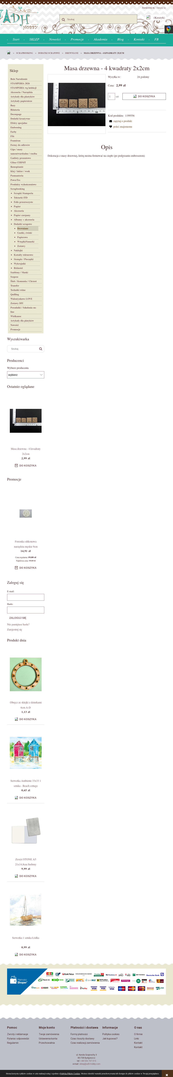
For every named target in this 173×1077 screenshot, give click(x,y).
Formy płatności (79, 1034)
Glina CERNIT (18, 162)
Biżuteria (15, 110)
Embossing (15, 127)
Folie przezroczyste (23, 202)
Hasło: (10, 604)
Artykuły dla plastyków (22, 96)
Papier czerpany (22, 215)
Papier (17, 206)
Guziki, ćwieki (24, 233)
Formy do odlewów (20, 145)
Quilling (14, 294)
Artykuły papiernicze (21, 101)
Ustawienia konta (48, 1038)
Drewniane (22, 228)
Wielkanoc (15, 316)
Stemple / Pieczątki (23, 259)
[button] (120, 121)
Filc (12, 136)
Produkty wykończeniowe (23, 184)
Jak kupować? (110, 1038)
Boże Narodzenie (18, 79)
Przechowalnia (47, 1042)
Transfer (14, 285)
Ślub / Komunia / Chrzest (23, 281)
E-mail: (10, 591)
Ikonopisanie (16, 167)
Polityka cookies (110, 1034)
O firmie (138, 1034)
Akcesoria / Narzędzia (21, 92)
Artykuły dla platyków (22, 320)
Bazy (12, 105)
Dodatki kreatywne (20, 118)
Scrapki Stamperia (23, 193)
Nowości (14, 325)
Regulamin (13, 1042)
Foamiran (15, 140)
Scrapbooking (17, 189)
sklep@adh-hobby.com (89, 1064)
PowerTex (15, 180)
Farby (13, 132)
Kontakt (138, 1042)
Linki (136, 1038)
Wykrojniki (20, 263)
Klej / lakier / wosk (20, 171)
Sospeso (14, 277)
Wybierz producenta (18, 368)
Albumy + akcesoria (24, 219)
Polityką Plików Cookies (70, 1073)
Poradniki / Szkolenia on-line (23, 310)
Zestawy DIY (16, 303)
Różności (18, 268)
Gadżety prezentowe (20, 158)
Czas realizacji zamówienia (85, 1042)
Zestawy (21, 246)
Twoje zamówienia (49, 1034)
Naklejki (18, 250)
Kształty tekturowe (23, 255)
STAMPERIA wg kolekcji (23, 88)
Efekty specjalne (18, 123)
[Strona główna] (9, 53)
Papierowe (22, 237)
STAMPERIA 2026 (20, 83)
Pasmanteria (16, 175)
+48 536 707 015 (88, 1061)
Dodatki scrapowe (23, 224)
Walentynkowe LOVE (21, 299)
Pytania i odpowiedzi (18, 1038)
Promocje (15, 329)
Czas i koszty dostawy (82, 1038)
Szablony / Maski (19, 272)
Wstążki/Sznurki (25, 241)
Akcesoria (19, 211)
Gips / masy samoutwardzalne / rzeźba (23, 151)
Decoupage (15, 114)
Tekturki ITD (21, 197)
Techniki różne (18, 290)
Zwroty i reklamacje (17, 1034)
